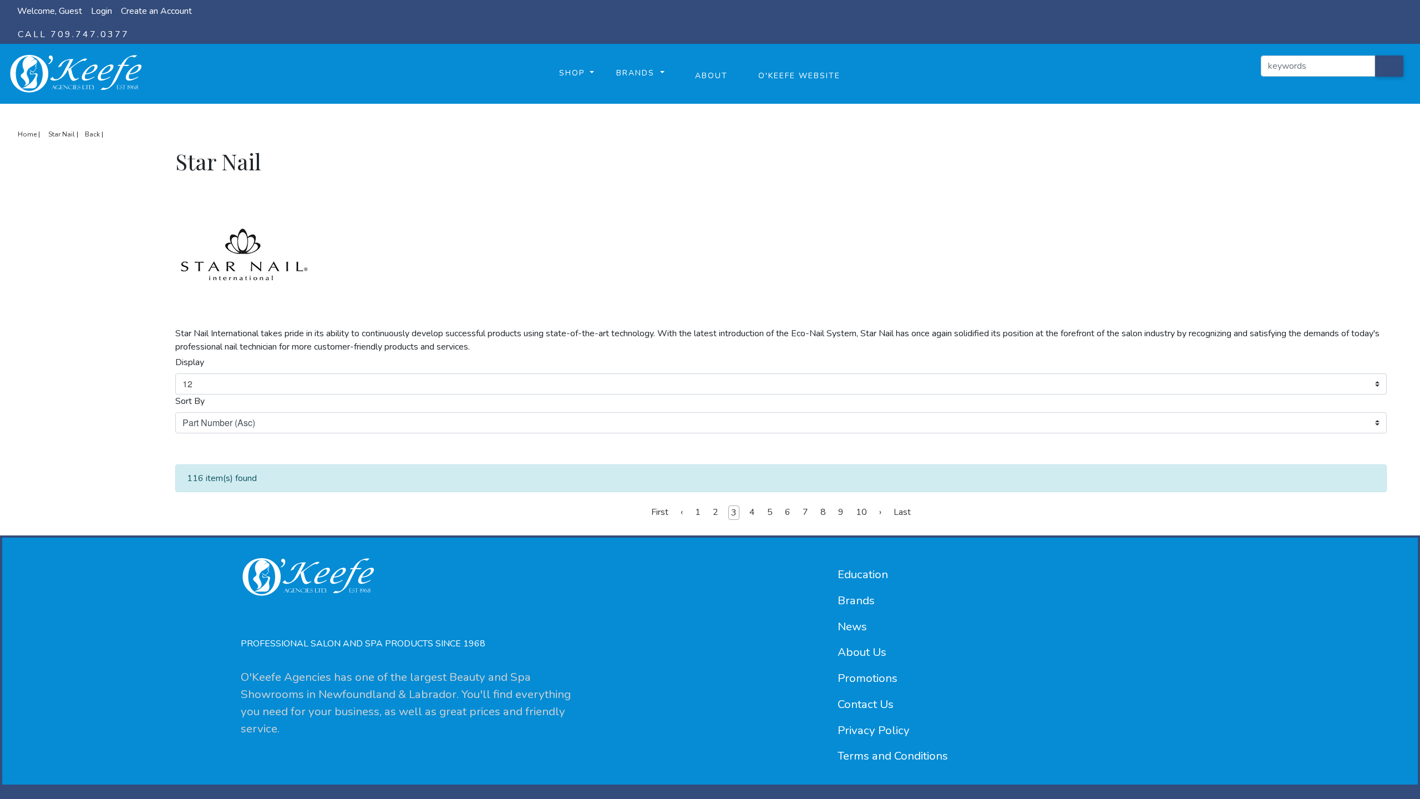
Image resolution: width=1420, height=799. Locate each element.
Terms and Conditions (893, 755)
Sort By (190, 401)
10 (861, 512)
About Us (862, 652)
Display (189, 362)
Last (902, 512)
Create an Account (156, 11)
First (659, 512)
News (852, 626)
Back (92, 134)
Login (101, 11)
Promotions (867, 678)
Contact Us (866, 704)
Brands (856, 600)
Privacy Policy (874, 730)
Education (863, 574)
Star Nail (61, 134)
